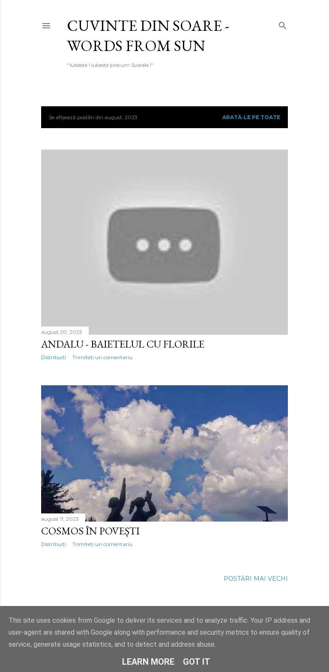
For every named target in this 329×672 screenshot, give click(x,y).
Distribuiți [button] (53, 357)
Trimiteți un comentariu (102, 357)
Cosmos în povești (90, 530)
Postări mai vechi (256, 578)
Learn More (148, 662)
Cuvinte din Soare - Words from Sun (148, 35)
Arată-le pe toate (251, 117)
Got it (196, 662)
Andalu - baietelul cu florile (122, 344)
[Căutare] (283, 23)
